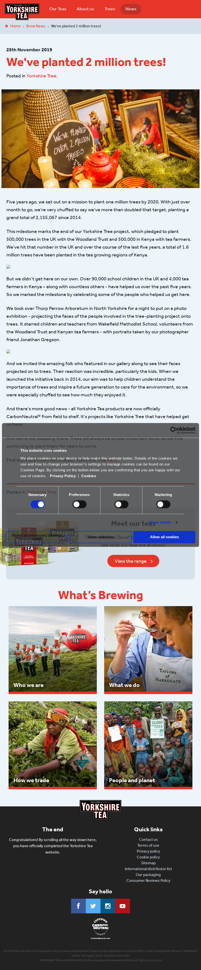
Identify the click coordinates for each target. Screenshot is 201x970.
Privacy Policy (63, 476)
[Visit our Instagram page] (107, 906)
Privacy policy (148, 851)
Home (15, 26)
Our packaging (148, 874)
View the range (131, 561)
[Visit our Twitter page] (93, 906)
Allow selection (101, 537)
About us (85, 8)
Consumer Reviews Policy (148, 880)
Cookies (88, 476)
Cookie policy (148, 857)
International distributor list (148, 868)
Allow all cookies (164, 537)
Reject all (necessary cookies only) (37, 537)
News (131, 8)
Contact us (148, 839)
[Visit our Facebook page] (78, 906)
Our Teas (57, 8)
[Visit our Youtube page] (122, 906)
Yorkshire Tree (41, 76)
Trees (109, 8)
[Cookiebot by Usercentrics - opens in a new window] (173, 430)
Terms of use (148, 845)
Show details (160, 522)
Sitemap (148, 863)
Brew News (36, 26)
